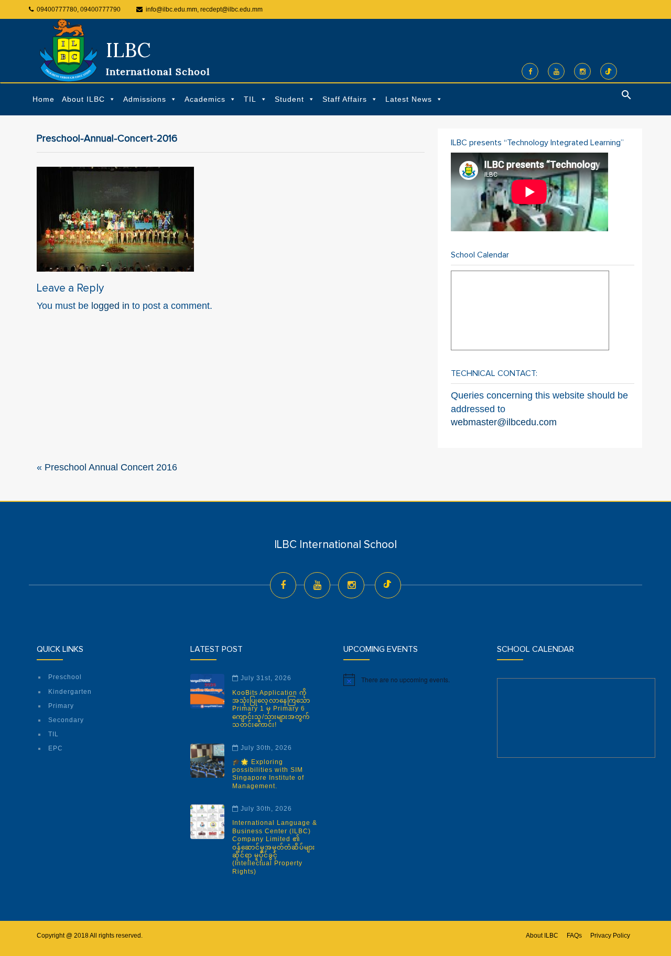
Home (44, 99)
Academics (205, 99)
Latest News (408, 99)
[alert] (412, 679)
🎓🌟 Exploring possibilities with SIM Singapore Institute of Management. (268, 774)
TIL (250, 99)
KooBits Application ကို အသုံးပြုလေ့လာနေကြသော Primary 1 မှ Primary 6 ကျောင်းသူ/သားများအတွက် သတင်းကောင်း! (271, 709)
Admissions (144, 99)
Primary (61, 706)
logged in (110, 305)
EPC (55, 748)
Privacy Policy (610, 935)
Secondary (66, 720)
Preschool (65, 677)
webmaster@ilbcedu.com (504, 422)
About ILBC (83, 99)
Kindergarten (70, 691)
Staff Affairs (344, 99)
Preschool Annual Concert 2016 (111, 467)
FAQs (574, 935)
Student (289, 99)
